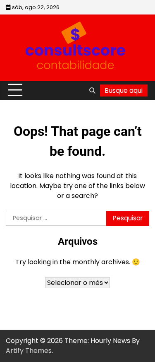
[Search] (92, 90)
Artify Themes (29, 350)
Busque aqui (124, 90)
